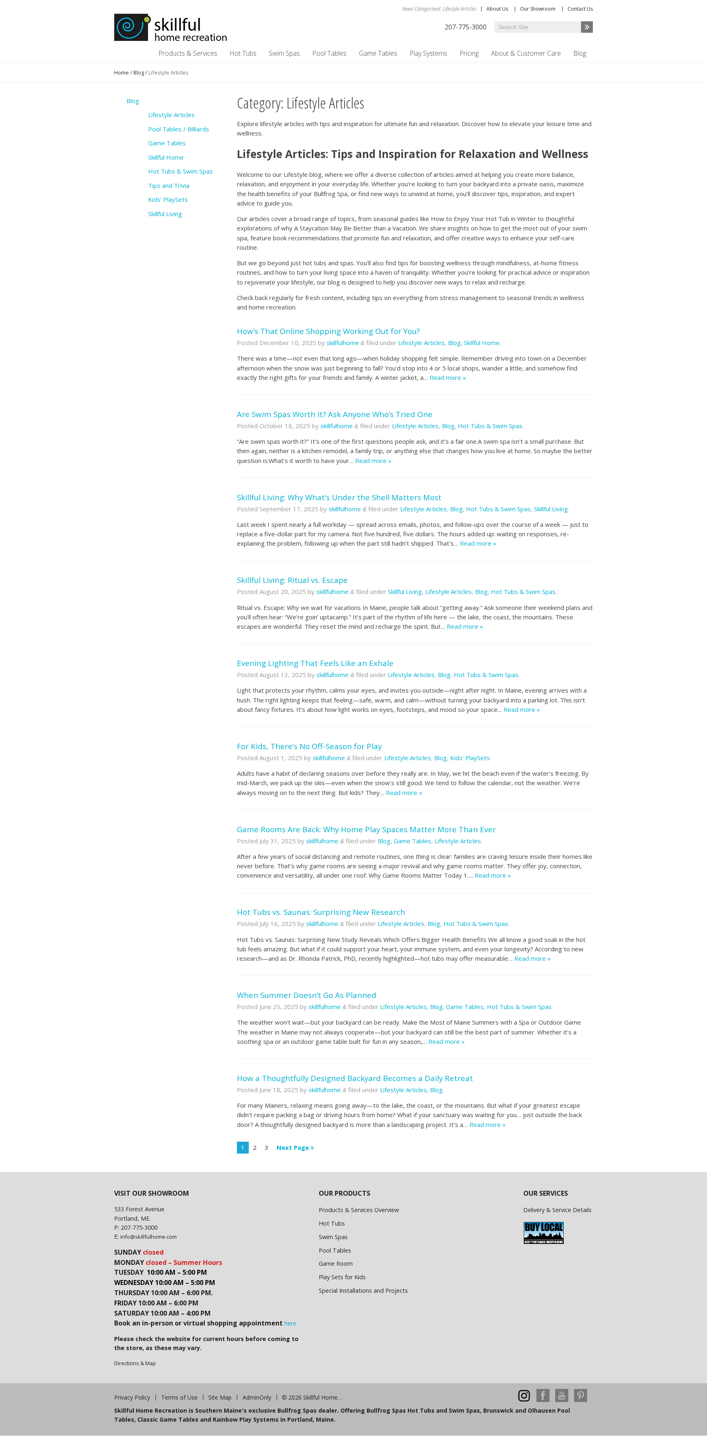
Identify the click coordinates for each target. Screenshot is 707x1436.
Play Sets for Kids (342, 1277)
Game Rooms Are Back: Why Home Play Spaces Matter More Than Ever (366, 829)
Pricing (469, 53)
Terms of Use (179, 1397)
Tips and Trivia (168, 185)
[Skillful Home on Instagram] (524, 1400)
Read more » (448, 377)
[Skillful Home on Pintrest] (580, 1400)
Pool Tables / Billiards (178, 129)
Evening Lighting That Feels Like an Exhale (315, 663)
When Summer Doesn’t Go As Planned (306, 995)
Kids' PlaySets (470, 758)
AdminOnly (257, 1397)
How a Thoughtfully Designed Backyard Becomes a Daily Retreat (355, 1078)
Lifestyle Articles (421, 343)
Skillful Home (482, 343)
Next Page (294, 1147)
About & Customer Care (526, 53)
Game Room (336, 1263)
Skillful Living (551, 509)
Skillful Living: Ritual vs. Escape (292, 580)
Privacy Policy (132, 1397)
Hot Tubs (243, 53)
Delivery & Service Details (557, 1210)
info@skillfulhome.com (148, 1236)
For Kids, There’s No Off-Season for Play (309, 746)
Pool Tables (329, 53)
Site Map (220, 1397)
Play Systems (428, 53)
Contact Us (580, 8)
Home (121, 72)
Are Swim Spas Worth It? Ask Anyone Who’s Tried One (334, 414)
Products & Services (187, 53)
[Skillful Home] (170, 27)
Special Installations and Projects (363, 1290)
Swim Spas (284, 53)
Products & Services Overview (359, 1210)
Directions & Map (135, 1363)
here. (290, 1323)
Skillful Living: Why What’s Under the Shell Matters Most (339, 497)
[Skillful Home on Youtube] (561, 1400)
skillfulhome (342, 343)
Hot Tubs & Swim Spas (490, 426)
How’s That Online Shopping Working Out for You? (328, 331)
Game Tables (378, 53)
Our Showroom (538, 8)
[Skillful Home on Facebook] (542, 1400)
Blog (579, 53)
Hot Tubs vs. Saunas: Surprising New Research (321, 912)
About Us (497, 8)
